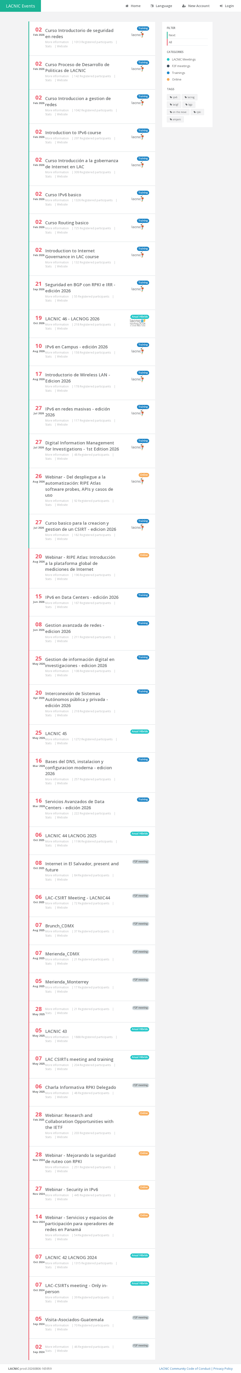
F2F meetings (180, 66)
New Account (198, 6)
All (170, 42)
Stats (48, 46)
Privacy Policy (223, 1368)
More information (57, 42)
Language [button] (163, 6)
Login (229, 6)
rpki (198, 112)
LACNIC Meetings (183, 59)
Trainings (178, 73)
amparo (176, 119)
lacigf (175, 104)
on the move (179, 112)
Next (172, 35)
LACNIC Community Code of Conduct (184, 1368)
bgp (190, 104)
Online (176, 79)
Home (135, 6)
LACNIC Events (20, 6)
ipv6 (174, 97)
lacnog (190, 97)
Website (62, 46)
